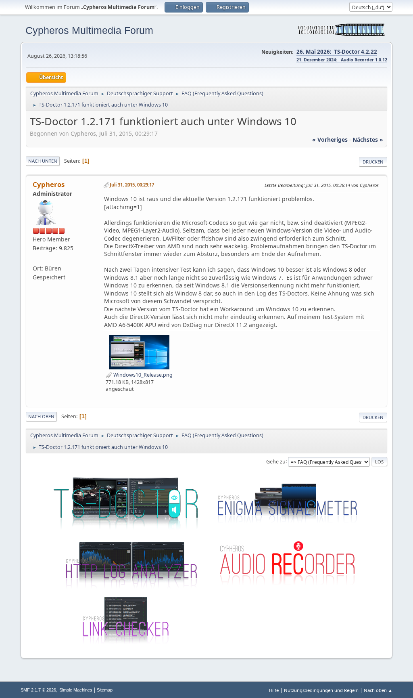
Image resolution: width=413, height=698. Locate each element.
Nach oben (41, 416)
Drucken (373, 162)
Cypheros (49, 184)
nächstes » (368, 139)
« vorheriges (330, 139)
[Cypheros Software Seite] (36, 258)
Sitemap (105, 690)
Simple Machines (75, 690)
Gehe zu (276, 461)
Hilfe (274, 690)
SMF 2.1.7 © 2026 (38, 690)
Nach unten (42, 161)
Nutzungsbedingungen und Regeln (321, 690)
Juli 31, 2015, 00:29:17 (132, 185)
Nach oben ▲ (378, 690)
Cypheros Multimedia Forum (89, 30)
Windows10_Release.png (142, 374)
